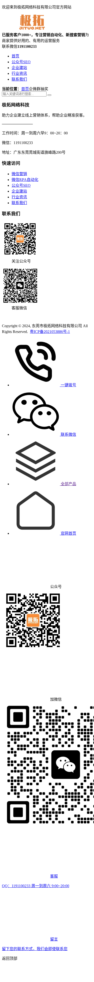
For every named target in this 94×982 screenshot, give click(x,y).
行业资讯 (19, 73)
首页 (15, 56)
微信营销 (19, 174)
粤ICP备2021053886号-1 (50, 332)
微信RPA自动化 (25, 180)
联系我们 (19, 79)
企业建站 (19, 68)
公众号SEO (21, 62)
